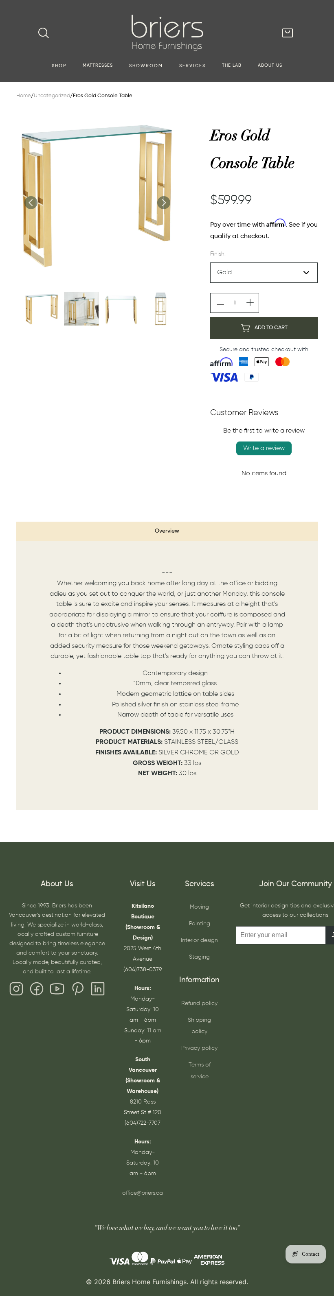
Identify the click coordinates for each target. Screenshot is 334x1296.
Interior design (199, 940)
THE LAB (232, 65)
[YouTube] (57, 991)
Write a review (264, 448)
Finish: (218, 254)
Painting (199, 924)
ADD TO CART (271, 327)
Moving (199, 907)
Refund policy (199, 1003)
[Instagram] (16, 991)
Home (23, 95)
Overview (167, 531)
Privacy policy (199, 1048)
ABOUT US (270, 65)
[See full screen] (97, 194)
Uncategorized (52, 95)
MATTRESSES (98, 65)
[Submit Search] (44, 33)
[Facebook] (37, 991)
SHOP (59, 65)
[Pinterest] (77, 991)
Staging (199, 957)
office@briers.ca (142, 1193)
